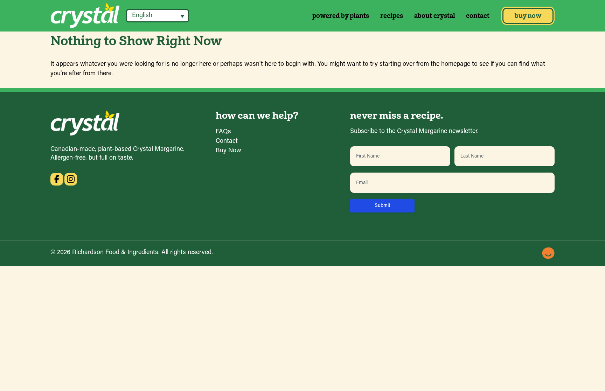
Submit (382, 205)
